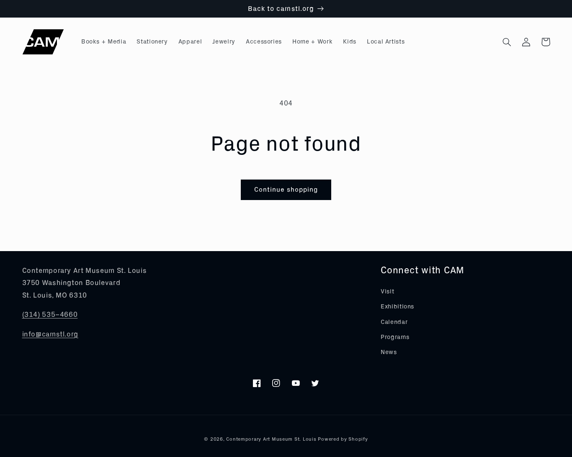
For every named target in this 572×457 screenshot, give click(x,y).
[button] (507, 41)
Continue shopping (286, 189)
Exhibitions (397, 306)
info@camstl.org (50, 334)
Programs (395, 337)
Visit (387, 291)
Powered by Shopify (343, 439)
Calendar (394, 322)
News (389, 352)
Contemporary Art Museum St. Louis (271, 439)
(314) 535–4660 (50, 314)
